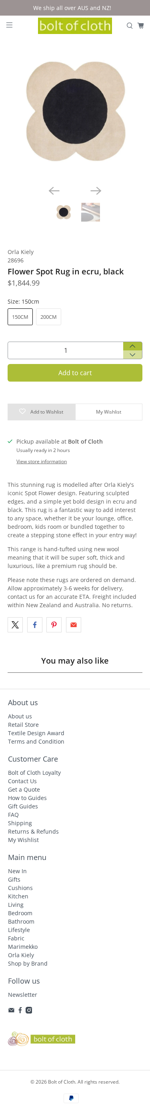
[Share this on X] (15, 624)
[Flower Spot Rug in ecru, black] (75, 111)
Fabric (16, 938)
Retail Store (23, 724)
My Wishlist (23, 840)
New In (17, 871)
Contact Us (22, 781)
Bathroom (21, 921)
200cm (48, 316)
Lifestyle (19, 930)
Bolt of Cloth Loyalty (34, 772)
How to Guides (27, 798)
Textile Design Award (36, 733)
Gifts (14, 879)
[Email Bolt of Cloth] (11, 1011)
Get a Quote (24, 789)
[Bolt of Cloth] (75, 26)
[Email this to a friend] (73, 624)
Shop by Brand (28, 963)
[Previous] (54, 191)
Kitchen (18, 896)
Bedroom (20, 913)
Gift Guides (23, 806)
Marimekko (23, 946)
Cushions (20, 888)
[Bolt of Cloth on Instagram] (29, 1011)
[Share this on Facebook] (34, 624)
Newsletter (22, 994)
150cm (20, 316)
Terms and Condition (36, 741)
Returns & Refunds (33, 831)
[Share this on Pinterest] (54, 624)
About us (20, 716)
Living (16, 904)
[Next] (96, 191)
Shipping (20, 823)
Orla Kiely (21, 252)
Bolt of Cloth (61, 1082)
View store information (41, 461)
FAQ (13, 814)
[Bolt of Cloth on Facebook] (20, 1011)
